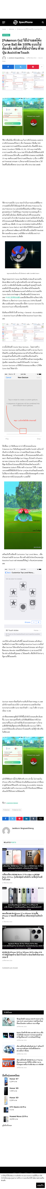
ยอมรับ (40, 1185)
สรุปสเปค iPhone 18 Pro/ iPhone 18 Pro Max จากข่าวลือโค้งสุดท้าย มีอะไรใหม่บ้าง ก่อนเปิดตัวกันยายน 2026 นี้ (23, 954)
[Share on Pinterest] (33, 67)
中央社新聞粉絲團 (12, 297)
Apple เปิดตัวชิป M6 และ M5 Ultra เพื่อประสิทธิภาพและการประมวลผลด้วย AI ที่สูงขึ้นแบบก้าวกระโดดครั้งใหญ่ (30, 1034)
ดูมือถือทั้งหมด (7, 1125)
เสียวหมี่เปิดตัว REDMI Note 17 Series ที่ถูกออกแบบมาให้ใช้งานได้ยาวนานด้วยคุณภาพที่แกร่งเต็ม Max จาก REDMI (30, 1062)
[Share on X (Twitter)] (20, 67)
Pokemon (6, 810)
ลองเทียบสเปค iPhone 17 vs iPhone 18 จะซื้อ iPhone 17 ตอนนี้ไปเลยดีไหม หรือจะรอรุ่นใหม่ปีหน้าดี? (22, 916)
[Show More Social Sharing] (42, 67)
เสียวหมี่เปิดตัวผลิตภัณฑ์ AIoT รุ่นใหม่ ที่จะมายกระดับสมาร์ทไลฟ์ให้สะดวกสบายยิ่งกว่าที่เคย (30, 1048)
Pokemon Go (16, 810)
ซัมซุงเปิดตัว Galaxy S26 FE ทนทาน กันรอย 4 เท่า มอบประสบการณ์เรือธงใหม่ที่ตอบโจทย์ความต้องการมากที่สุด (30, 1021)
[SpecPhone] (23, 22)
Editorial (6, 35)
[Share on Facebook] (8, 67)
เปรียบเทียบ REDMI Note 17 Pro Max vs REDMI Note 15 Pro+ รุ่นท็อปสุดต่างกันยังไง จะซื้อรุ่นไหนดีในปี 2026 (22, 877)
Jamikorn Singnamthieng (16, 58)
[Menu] (3, 22)
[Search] (42, 22)
